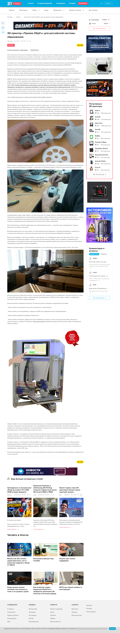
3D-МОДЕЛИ (60, 3)
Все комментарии (98, 298)
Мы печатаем (93, 10)
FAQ (8, 621)
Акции (46, 10)
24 (30, 41)
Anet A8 (97, 117)
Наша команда (91, 612)
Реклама (17, 27)
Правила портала (12, 615)
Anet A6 (97, 129)
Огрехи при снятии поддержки (67, 560)
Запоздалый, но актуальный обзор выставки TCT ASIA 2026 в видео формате (19, 490)
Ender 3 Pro (98, 123)
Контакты (89, 605)
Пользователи (11, 618)
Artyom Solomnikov (10, 495)
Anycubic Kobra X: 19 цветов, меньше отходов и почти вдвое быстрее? (99, 265)
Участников (95, 20)
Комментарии (94, 254)
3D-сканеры (32, 615)
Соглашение (11, 612)
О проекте (10, 609)
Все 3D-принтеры (98, 174)
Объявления (58, 10)
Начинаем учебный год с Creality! (43, 560)
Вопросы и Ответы (76, 10)
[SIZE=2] (29, 97)
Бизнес (18, 17)
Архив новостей (55, 621)
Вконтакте (75, 609)
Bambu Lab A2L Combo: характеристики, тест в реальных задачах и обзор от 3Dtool (18, 562)
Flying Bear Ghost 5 (101, 148)
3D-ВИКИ (72, 3)
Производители (34, 621)
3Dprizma (9, 41)
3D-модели (32, 612)
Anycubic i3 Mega (100, 142)
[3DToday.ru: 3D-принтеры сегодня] (14, 4)
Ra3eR (95, 258)
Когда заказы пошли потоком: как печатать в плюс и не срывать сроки (18, 589)
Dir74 (94, 285)
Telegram (74, 612)
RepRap (97, 136)
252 (81, 495)
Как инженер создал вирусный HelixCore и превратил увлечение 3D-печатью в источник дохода (44, 590)
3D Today (9, 17)
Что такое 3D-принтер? (101, 200)
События (53, 615)
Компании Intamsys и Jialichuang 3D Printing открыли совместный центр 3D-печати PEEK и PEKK (45, 489)
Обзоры (52, 618)
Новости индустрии (56, 609)
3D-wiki (31, 618)
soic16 (95, 272)
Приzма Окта (34, 50)
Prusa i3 (97, 167)
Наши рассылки (77, 615)
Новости (11, 10)
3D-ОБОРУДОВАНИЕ (44, 3)
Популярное (23, 10)
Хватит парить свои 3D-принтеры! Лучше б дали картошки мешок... (69, 490)
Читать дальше (12, 529)
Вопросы (104, 254)
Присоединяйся (100, 28)
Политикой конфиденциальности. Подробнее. (93, 628)
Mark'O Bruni (60, 495)
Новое (35, 10)
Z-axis (34, 495)
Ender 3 (97, 110)
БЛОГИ (30, 3)
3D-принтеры (33, 609)
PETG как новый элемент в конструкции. (70, 588)
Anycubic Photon (100, 161)
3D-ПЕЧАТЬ (83, 3)
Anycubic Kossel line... (102, 155)
